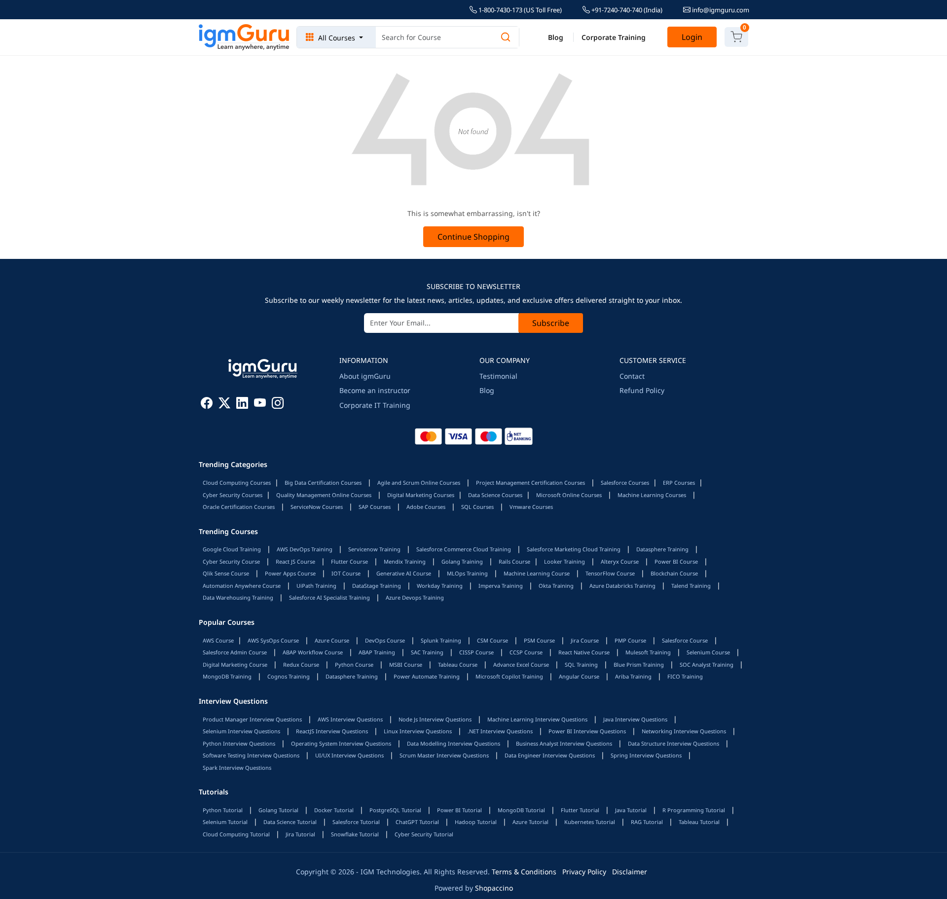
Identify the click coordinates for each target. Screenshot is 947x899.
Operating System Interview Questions (341, 743)
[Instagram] (278, 404)
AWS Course (218, 640)
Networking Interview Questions (684, 731)
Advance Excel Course (521, 664)
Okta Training (556, 585)
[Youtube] (260, 404)
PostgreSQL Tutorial (395, 810)
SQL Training (581, 664)
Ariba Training (633, 676)
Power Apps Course (290, 573)
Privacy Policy (584, 871)
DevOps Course (385, 640)
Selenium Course (708, 652)
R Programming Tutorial (693, 810)
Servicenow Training (374, 549)
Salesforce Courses (625, 482)
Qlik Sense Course (226, 573)
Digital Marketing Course (235, 664)
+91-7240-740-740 (626, 9)
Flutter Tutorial (580, 810)
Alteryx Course (620, 561)
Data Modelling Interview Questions (453, 743)
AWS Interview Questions (350, 719)
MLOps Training (467, 573)
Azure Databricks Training (622, 585)
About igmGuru (365, 376)
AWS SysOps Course (273, 640)
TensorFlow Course (610, 573)
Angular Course (579, 676)
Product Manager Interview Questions (252, 719)
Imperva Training (500, 585)
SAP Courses (375, 506)
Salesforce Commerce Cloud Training (463, 549)
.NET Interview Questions (500, 731)
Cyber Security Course (231, 561)
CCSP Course (526, 652)
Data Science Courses (495, 495)
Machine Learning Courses (652, 495)
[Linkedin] (242, 404)
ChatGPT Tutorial (417, 822)
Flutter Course (349, 561)
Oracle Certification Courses (239, 506)
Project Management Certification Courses (530, 482)
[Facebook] (207, 404)
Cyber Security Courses (232, 495)
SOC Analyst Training (706, 664)
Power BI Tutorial (459, 810)
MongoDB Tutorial (521, 810)
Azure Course (332, 640)
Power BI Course (676, 561)
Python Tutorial (223, 810)
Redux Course (301, 664)
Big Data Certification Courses (323, 482)
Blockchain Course (674, 573)
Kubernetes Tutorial (589, 822)
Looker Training (564, 561)
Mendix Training (405, 561)
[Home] (244, 37)
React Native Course (584, 652)
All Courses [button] (336, 37)
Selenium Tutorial (225, 822)
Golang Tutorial (278, 810)
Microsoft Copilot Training (509, 676)
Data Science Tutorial (290, 822)
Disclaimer (629, 871)
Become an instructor (374, 390)
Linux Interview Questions (418, 731)
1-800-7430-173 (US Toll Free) (519, 9)
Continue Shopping (473, 236)
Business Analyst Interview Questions (564, 743)
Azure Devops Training (415, 597)
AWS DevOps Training (304, 549)
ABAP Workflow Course (313, 652)
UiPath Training (316, 585)
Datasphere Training (662, 549)
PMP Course (630, 640)
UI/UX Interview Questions (349, 755)
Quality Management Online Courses (323, 495)
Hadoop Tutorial (476, 822)
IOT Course (346, 573)
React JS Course (295, 561)
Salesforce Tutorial (356, 822)
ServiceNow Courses (317, 506)
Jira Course (585, 640)
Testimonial (498, 376)
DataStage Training (376, 585)
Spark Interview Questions (237, 767)
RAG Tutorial (647, 822)
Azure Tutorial (530, 822)
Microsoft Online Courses (569, 495)
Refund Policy (641, 390)
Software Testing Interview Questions (251, 755)
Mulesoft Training (648, 652)
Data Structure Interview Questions (673, 743)
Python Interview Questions (239, 743)
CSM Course (492, 640)
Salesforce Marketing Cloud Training (573, 549)
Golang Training (462, 561)
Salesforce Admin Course (235, 652)
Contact (632, 376)
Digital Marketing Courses (420, 495)
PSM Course (539, 640)
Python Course (354, 664)
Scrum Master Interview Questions (444, 755)
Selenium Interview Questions (241, 731)
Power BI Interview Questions (587, 731)
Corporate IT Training (374, 405)
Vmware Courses (531, 506)
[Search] (505, 37)
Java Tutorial (631, 810)
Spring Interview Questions (646, 755)
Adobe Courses (425, 506)
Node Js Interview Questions (435, 719)
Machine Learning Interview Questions (537, 719)
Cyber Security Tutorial (424, 834)
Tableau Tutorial (699, 822)
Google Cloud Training (232, 549)
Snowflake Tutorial (355, 834)
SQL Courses (477, 506)
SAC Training (427, 652)
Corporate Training (614, 37)
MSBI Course (405, 664)
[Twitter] (224, 404)
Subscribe (550, 323)
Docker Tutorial (334, 810)
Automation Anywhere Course (242, 585)
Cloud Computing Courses (237, 482)
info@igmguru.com (720, 9)
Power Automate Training (427, 676)
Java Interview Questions (635, 719)
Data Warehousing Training (238, 597)
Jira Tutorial (300, 834)
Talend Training (691, 585)
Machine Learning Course (537, 573)
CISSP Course (476, 652)
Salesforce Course (685, 640)
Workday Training (440, 585)
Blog (555, 37)
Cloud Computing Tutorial (236, 834)
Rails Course (514, 561)
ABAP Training (377, 652)
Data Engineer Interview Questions (550, 755)
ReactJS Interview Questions (332, 731)
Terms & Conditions (524, 871)
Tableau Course (457, 664)
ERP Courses (679, 482)
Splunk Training (441, 640)
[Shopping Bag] (736, 37)
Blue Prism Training (639, 664)
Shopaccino (494, 888)
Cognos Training (288, 676)
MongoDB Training (227, 676)
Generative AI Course (403, 573)
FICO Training (685, 676)
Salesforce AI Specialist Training (329, 597)
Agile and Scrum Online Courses (418, 482)
